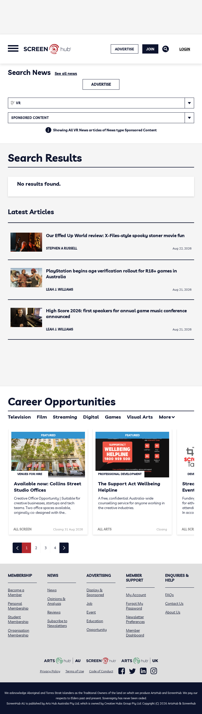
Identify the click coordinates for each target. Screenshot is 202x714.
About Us (172, 612)
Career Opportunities (61, 401)
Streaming (65, 417)
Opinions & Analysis (56, 601)
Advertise (101, 84)
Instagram (153, 671)
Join (150, 49)
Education (95, 621)
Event (91, 612)
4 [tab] (55, 547)
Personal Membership (18, 606)
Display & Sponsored (95, 592)
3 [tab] (45, 547)
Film (42, 417)
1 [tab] (27, 547)
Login (184, 49)
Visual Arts (140, 417)
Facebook (121, 671)
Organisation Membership (18, 633)
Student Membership (18, 619)
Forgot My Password (134, 606)
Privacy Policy (50, 671)
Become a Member (16, 592)
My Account (136, 594)
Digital (91, 417)
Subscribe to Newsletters (57, 623)
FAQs (169, 594)
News (52, 590)
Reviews (53, 612)
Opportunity (97, 629)
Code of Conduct (101, 671)
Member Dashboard (135, 633)
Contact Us (174, 603)
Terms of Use (74, 671)
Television (19, 417)
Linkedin (143, 671)
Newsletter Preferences (135, 619)
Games (113, 417)
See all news (66, 73)
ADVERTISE (124, 49)
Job (89, 603)
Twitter (132, 671)
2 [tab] (36, 547)
